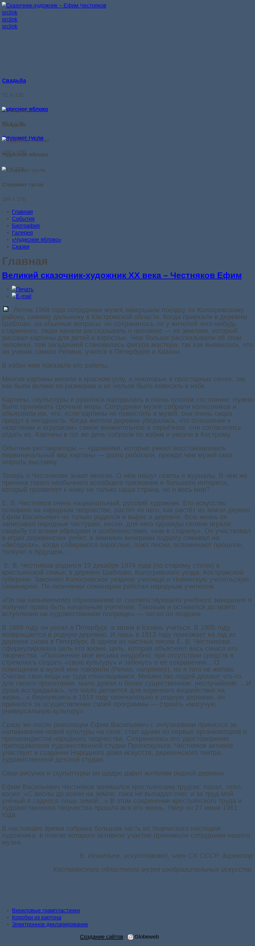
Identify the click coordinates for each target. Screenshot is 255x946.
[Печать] (23, 289)
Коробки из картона (36, 917)
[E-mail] (21, 296)
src (5, 12)
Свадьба (14, 80)
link (13, 12)
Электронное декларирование (50, 924)
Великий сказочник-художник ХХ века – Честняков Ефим (122, 275)
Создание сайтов (101, 937)
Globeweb (146, 937)
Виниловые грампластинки (46, 910)
